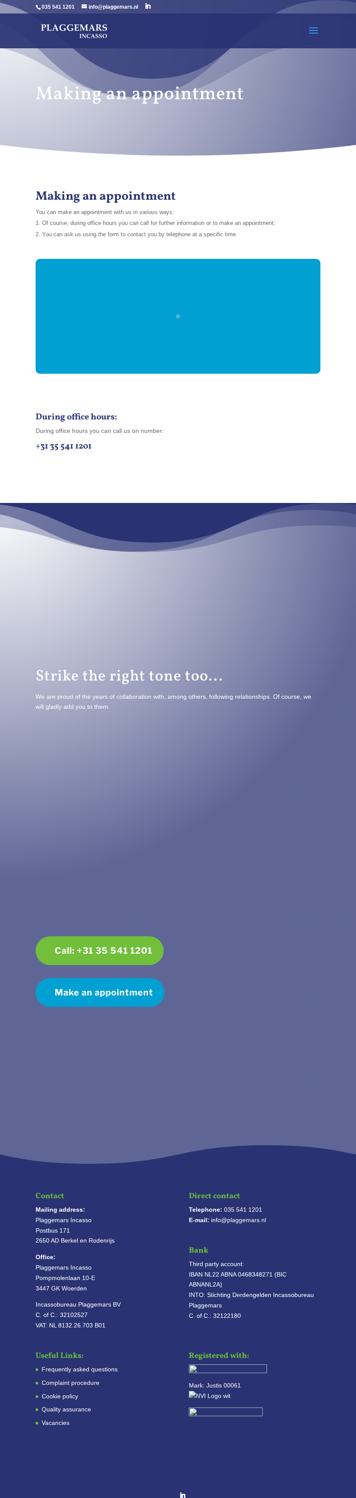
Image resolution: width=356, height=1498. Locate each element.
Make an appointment (104, 992)
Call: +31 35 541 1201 (103, 950)
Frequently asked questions (80, 1369)
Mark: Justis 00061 (215, 1385)
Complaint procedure (70, 1382)
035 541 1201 (58, 7)
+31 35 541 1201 (64, 446)
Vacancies (55, 1422)
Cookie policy (60, 1396)
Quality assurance (66, 1409)
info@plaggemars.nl (238, 1219)
